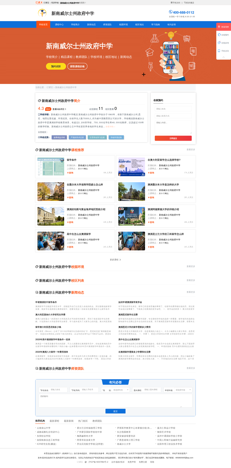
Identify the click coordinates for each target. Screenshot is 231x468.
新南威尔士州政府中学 (69, 2)
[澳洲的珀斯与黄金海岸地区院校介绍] (50, 216)
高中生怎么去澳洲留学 (79, 234)
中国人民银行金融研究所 (169, 439)
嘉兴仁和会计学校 (166, 427)
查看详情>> (110, 126)
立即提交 (173, 138)
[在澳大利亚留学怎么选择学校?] (131, 166)
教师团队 (81, 57)
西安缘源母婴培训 (126, 435)
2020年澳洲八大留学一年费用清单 (51, 351)
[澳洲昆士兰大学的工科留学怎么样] (131, 241)
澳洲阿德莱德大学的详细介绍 (163, 209)
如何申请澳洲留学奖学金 (130, 302)
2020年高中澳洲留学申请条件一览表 (52, 339)
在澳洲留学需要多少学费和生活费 (134, 351)
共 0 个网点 (83, 168)
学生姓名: (44, 390)
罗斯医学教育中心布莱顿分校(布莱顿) (136, 427)
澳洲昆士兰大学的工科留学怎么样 (166, 234)
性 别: (107, 390)
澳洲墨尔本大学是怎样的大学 (163, 184)
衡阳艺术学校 (164, 431)
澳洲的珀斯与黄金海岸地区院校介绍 (86, 209)
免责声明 (132, 461)
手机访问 (175, 2)
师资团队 (107, 24)
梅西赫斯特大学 (85, 435)
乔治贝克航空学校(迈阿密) (90, 443)
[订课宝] (39, 2)
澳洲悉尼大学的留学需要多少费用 (134, 326)
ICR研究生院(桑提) (46, 443)
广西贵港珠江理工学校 (128, 439)
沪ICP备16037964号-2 (98, 461)
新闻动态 (91, 24)
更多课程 (114, 259)
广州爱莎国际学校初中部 (89, 431)
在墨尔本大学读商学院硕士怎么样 (85, 184)
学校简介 (75, 24)
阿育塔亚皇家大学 (86, 439)
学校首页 (43, 24)
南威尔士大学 (124, 443)
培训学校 (55, 2)
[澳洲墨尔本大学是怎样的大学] (131, 191)
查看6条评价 (58, 109)
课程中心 (59, 24)
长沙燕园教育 (124, 431)
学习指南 (155, 24)
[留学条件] (50, 166)
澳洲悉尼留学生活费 (128, 314)
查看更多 (191, 149)
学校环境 (96, 57)
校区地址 (139, 24)
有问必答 (171, 24)
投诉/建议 (189, 2)
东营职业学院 (44, 435)
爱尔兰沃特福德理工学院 (89, 427)
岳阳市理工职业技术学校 (169, 443)
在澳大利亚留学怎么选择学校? (164, 159)
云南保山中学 (44, 427)
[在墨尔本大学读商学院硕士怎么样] (50, 191)
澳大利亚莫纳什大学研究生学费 (50, 314)
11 (100, 108)
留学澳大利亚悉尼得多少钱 (48, 326)
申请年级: (169, 390)
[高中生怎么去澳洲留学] (50, 241)
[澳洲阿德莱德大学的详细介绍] (131, 216)
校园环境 (123, 24)
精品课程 (67, 57)
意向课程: (138, 390)
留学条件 (71, 159)
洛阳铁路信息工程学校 (48, 439)
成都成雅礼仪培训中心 (48, 431)
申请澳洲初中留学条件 (46, 302)
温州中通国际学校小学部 (169, 435)
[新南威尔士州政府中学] (42, 13)
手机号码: (75, 390)
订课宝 (46, 2)
